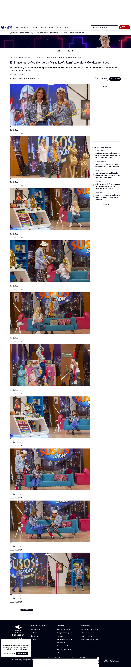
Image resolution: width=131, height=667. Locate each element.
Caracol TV (13, 57)
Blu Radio (34, 633)
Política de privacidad (87, 633)
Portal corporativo (86, 636)
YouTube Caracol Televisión (77, 32)
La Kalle (33, 639)
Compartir (117, 79)
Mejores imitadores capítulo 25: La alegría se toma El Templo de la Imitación (107, 197)
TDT (58, 652)
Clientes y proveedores (64, 629)
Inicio (58, 51)
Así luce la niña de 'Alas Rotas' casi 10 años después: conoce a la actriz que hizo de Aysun (107, 186)
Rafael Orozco (99, 170)
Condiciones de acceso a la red (90, 629)
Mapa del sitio (61, 642)
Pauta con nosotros (63, 646)
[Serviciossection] (72, 626)
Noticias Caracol (36, 629)
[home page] (6, 27)
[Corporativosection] (99, 626)
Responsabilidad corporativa (90, 639)
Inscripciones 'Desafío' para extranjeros (21, 32)
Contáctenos (61, 636)
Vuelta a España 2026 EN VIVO (58, 32)
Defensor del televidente (64, 639)
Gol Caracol (34, 636)
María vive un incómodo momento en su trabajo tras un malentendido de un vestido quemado (107, 155)
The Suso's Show (24, 57)
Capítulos (71, 51)
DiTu (32, 642)
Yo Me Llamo (99, 192)
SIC (82, 642)
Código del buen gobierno (65, 633)
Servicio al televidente (64, 649)
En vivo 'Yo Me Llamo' (41, 32)
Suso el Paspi (26, 609)
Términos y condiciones (88, 646)
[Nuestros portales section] (46, 626)
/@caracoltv (103, 79)
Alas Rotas (98, 181)
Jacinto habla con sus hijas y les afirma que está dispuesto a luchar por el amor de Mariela (107, 175)
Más (72, 27)
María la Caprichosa (100, 150)
